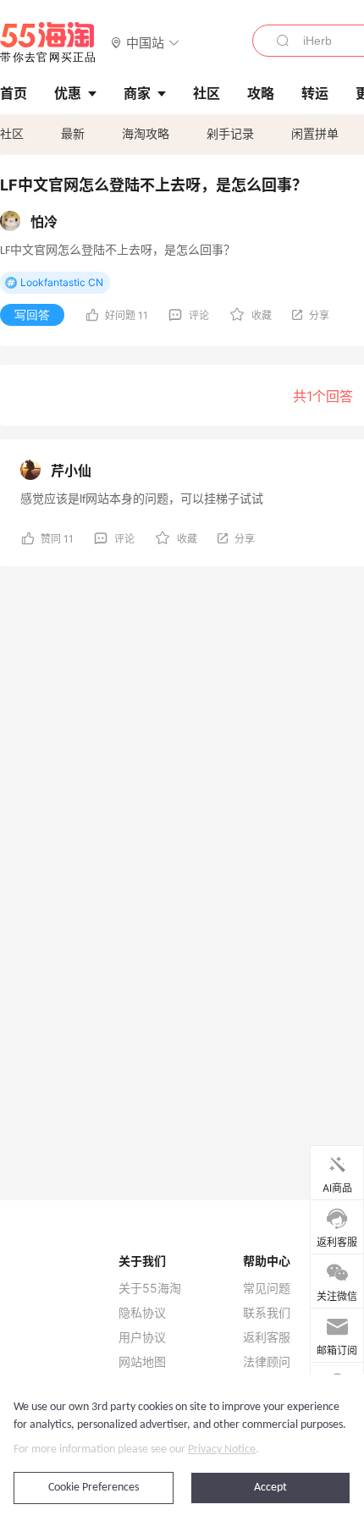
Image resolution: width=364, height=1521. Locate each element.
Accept (270, 1487)
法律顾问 (266, 1362)
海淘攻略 (145, 133)
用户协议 (142, 1337)
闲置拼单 (315, 133)
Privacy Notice (222, 1449)
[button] (145, 42)
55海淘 (48, 42)
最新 (73, 133)
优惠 (67, 93)
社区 (12, 133)
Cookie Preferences (93, 1487)
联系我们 (266, 1313)
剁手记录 (230, 133)
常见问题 (266, 1288)
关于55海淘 (150, 1288)
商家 (137, 93)
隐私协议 (142, 1313)
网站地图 (142, 1362)
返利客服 (266, 1337)
